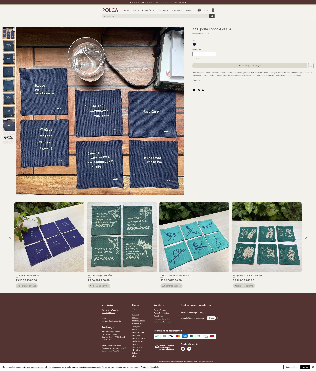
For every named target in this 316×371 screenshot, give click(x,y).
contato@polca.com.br (111, 321)
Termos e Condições (162, 319)
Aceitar (305, 367)
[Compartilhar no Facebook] (194, 90)
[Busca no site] (212, 16)
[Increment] (214, 54)
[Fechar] (313, 367)
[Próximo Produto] (306, 237)
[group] (158, 246)
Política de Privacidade (150, 367)
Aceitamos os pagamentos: (168, 330)
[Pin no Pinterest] (198, 90)
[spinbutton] (204, 54)
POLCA (110, 10)
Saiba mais (196, 80)
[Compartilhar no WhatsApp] (203, 90)
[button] (148, 10)
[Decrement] (194, 54)
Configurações (291, 367)
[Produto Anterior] (9, 237)
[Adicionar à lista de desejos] (311, 65)
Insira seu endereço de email (192, 313)
